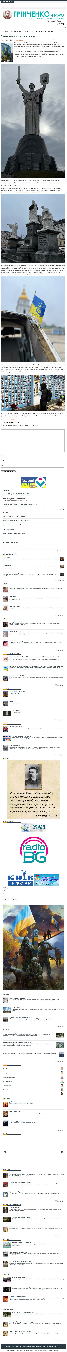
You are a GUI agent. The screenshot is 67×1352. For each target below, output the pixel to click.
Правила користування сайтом (20, 1346)
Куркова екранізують (16, 1192)
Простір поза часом (9, 1052)
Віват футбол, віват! (15, 726)
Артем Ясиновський (8, 1094)
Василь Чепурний (7, 1090)
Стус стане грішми (8, 529)
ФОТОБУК (12, 419)
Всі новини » (61, 551)
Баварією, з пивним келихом (18, 1252)
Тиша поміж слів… (15, 1207)
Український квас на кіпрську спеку (20, 1261)
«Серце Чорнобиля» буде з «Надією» (14, 516)
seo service (26, 1350)
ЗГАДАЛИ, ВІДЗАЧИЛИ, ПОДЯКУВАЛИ (14, 499)
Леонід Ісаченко (7, 1073)
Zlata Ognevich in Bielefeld (17, 676)
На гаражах (12, 596)
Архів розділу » (60, 509)
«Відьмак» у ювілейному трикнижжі (20, 1182)
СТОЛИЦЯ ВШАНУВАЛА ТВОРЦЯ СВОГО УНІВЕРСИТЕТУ (20, 504)
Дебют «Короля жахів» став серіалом (21, 1102)
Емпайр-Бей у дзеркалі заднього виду (21, 1322)
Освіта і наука (16, 31)
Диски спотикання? (8, 538)
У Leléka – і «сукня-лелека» (17, 1296)
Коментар (3, 428)
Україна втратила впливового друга (14, 533)
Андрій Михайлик (7, 1081)
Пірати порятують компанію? (12, 525)
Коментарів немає (20, 40)
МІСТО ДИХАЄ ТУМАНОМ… (17, 691)
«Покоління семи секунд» (17, 641)
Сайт (2, 466)
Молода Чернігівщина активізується (20, 1017)
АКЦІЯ (11, 701)
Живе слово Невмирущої (10, 1033)
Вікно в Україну (40, 31)
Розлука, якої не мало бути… (21, 1217)
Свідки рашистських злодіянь (12, 573)
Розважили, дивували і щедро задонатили (25, 1287)
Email (2, 460)
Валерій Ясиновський (8, 1069)
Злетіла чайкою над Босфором (21, 1242)
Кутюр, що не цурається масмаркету (23, 1312)
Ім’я (2, 455)
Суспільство (28, 31)
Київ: (64, 27)
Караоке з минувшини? (19, 1277)
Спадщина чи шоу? (15, 1111)
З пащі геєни (6, 557)
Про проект (9, 1346)
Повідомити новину (51, 1346)
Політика (5, 31)
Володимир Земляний (9, 1077)
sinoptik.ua (10, 899)
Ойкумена (51, 31)
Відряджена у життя (15, 1172)
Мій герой (12, 587)
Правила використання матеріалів (36, 1346)
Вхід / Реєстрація (7, 1)
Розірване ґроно (14, 1226)
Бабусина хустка (14, 606)
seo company (37, 1350)
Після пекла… (7, 565)
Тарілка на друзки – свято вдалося (20, 1331)
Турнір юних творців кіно (10, 542)
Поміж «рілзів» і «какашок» (17, 998)
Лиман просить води (15, 631)
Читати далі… (8, 560)
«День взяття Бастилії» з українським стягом (16, 520)
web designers (43, 1350)
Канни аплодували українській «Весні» (21, 1121)
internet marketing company (54, 1350)
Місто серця (16, 1007)
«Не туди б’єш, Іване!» (16, 622)
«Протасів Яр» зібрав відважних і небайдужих (17, 1042)
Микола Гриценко (7, 1085)
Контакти (59, 1346)
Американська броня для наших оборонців (16, 546)
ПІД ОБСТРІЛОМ (17, 710)
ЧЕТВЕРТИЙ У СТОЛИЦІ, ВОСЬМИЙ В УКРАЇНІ (16, 493)
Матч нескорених (14, 745)
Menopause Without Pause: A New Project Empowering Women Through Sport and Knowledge (34, 657)
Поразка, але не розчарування (21, 736)
